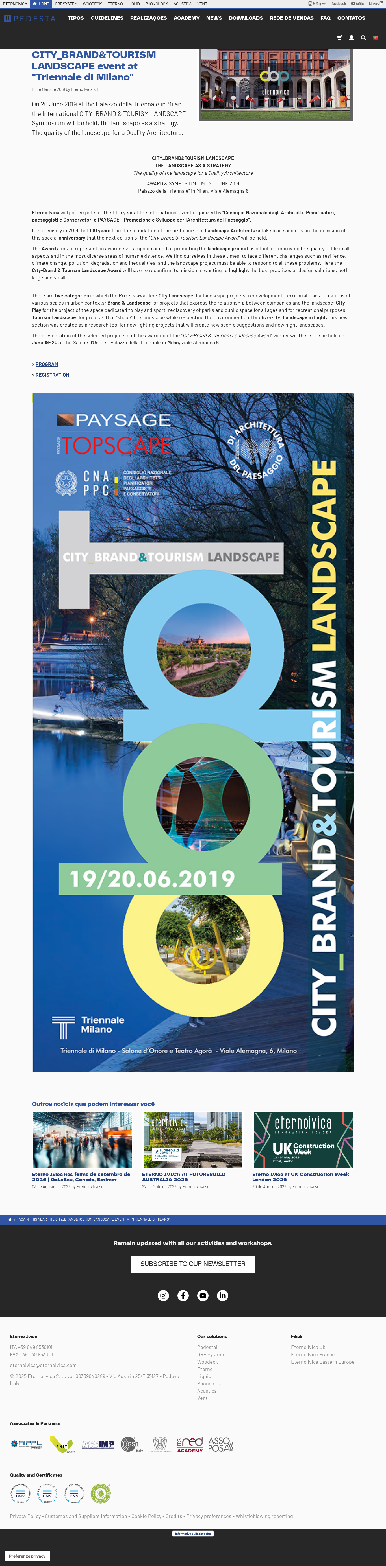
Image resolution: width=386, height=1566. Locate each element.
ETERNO (115, 4)
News (214, 18)
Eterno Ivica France (313, 1354)
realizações (148, 18)
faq (325, 18)
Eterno (205, 1369)
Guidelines (107, 18)
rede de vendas (292, 18)
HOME (44, 4)
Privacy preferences (209, 1516)
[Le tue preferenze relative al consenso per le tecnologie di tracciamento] (27, 1556)
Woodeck (207, 1362)
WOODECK (92, 4)
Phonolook (209, 1384)
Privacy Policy (25, 1516)
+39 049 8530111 (36, 1354)
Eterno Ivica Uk (308, 1347)
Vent (202, 1398)
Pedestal (207, 1347)
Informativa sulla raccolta (193, 1533)
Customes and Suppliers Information (86, 1516)
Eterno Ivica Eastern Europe (323, 1362)
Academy (186, 18)
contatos (351, 18)
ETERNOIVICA (15, 4)
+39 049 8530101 (35, 1347)
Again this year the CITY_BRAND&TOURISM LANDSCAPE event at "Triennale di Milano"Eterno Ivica (32, 18)
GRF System (210, 1354)
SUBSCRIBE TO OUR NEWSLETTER (193, 1264)
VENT (202, 4)
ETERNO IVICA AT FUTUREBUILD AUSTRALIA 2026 (183, 1177)
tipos (76, 18)
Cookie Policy (146, 1516)
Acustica (207, 1391)
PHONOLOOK (156, 4)
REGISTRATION (52, 375)
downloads (246, 18)
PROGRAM (47, 364)
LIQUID (134, 4)
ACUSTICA (183, 4)
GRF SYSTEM (66, 4)
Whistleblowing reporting (264, 1516)
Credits (174, 1516)
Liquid (204, 1376)
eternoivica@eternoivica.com (43, 1365)
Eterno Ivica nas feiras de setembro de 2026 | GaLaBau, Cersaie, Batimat (81, 1177)
